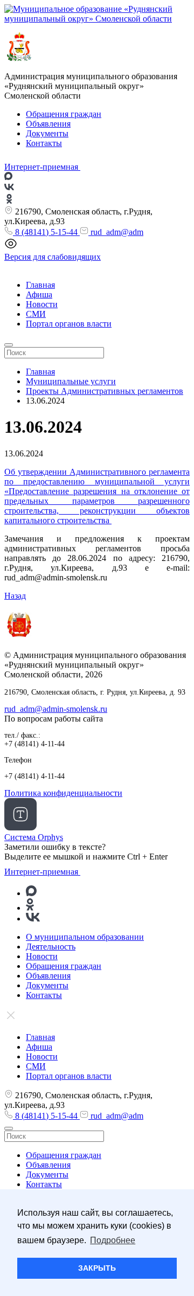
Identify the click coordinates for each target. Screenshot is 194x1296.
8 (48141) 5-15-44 (46, 232)
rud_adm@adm (115, 232)
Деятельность (50, 946)
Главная (40, 284)
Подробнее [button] (112, 1240)
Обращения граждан (63, 114)
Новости (42, 304)
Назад (15, 595)
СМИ (36, 313)
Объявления (48, 123)
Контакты (44, 143)
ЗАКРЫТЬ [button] (97, 1268)
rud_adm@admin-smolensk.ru (55, 708)
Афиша (39, 294)
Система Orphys (33, 837)
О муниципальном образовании (85, 936)
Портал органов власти (69, 323)
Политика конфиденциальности (63, 793)
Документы (47, 133)
